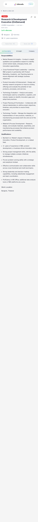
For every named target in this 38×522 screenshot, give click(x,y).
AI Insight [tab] (19, 51)
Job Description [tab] (6, 51)
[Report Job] (35, 17)
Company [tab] (31, 51)
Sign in (31, 4)
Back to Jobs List (8, 11)
